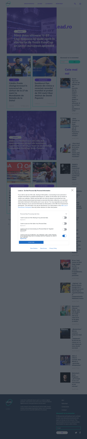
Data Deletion (34, 248)
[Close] (73, 190)
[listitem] (43, 214)
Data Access (43, 248)
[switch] (64, 217)
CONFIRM (31, 242)
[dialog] (43, 219)
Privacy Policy (53, 248)
